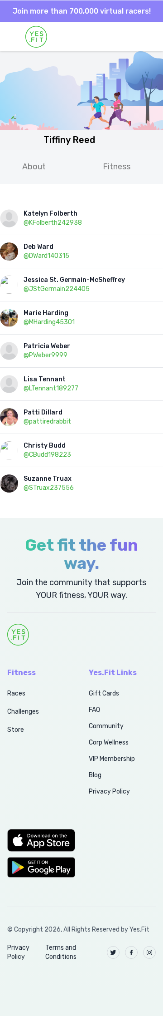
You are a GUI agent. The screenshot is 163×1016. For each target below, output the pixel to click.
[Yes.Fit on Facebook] (131, 952)
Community (106, 726)
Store (15, 730)
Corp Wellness (109, 742)
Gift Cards (104, 693)
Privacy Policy (109, 791)
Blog (95, 775)
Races (16, 693)
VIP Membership (112, 759)
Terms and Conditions (61, 952)
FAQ (94, 710)
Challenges (23, 711)
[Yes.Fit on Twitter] (113, 952)
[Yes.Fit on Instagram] (149, 952)
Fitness (116, 167)
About (34, 167)
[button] (38, 840)
